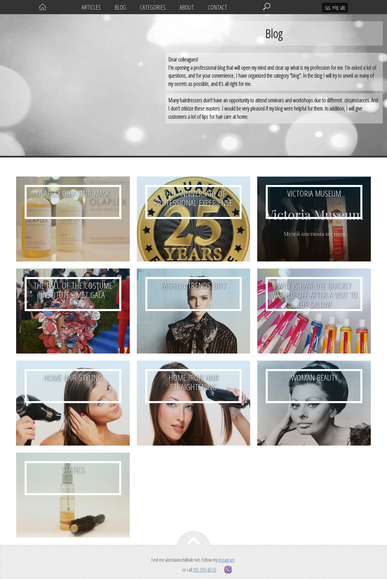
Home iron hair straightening (193, 403)
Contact (217, 7)
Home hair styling (73, 403)
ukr (342, 7)
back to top (193, 543)
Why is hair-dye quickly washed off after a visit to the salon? (314, 311)
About (187, 7)
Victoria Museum (314, 218)
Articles (91, 7)
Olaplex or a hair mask (73, 218)
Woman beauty (314, 403)
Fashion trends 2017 (193, 311)
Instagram (226, 559)
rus (327, 7)
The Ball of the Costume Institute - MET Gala (73, 311)
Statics (73, 495)
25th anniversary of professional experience (193, 218)
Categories (153, 7)
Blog (120, 7)
